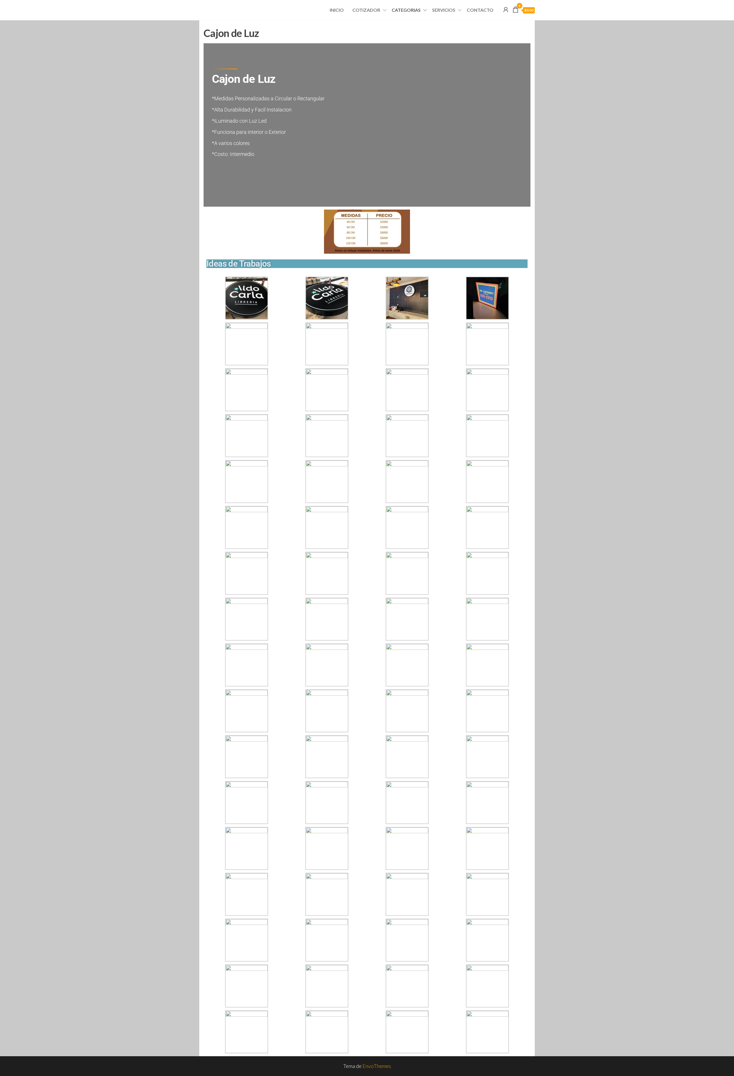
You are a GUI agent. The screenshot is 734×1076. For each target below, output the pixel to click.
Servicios (443, 10)
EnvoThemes (376, 1066)
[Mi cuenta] (505, 9)
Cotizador (366, 10)
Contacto (480, 10)
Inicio (337, 10)
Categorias (406, 10)
